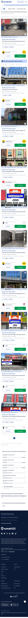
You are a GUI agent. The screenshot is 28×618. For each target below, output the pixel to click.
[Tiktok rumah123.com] (16, 533)
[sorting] (6, 8)
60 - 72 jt (18, 64)
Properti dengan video (21, 8)
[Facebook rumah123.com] (2, 533)
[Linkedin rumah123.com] (12, 533)
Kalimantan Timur (14, 443)
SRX (14, 588)
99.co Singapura (17, 585)
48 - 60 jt (12, 64)
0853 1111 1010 (12, 551)
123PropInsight (3, 578)
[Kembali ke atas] (25, 602)
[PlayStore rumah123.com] (14, 604)
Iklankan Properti (17, 566)
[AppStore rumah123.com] (5, 604)
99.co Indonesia (17, 583)
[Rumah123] (6, 2)
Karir (2, 573)
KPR (14, 569)
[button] (12, 438)
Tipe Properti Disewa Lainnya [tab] (7, 513)
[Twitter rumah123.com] (4, 533)
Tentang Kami (3, 566)
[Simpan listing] (25, 20)
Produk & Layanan (4, 569)
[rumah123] (14, 528)
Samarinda (19, 443)
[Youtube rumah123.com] (9, 533)
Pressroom (3, 575)
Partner (2, 571)
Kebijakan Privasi (4, 583)
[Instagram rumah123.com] (7, 533)
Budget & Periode (11, 8)
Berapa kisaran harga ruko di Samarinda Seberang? (12, 493)
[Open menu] (26, 2)
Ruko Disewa (7, 443)
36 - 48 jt (5, 64)
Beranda (2, 443)
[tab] (14, 506)
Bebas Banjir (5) (13, 16)
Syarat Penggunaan (4, 585)
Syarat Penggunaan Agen (5, 588)
